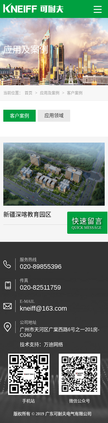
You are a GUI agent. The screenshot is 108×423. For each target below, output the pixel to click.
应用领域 (54, 115)
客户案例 (74, 93)
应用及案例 (49, 93)
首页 (28, 93)
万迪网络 (53, 344)
